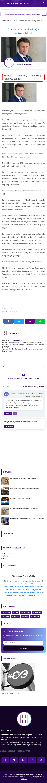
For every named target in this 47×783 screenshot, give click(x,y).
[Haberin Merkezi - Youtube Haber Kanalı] (41, 760)
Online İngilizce (27, 745)
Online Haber (15, 333)
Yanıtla (8, 414)
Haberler (38, 613)
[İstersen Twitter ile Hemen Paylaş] (19, 321)
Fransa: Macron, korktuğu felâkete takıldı (26, 394)
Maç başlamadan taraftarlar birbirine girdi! (24, 488)
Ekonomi (27, 613)
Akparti (7, 613)
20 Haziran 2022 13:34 (34, 397)
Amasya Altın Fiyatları (32, 584)
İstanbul (36, 617)
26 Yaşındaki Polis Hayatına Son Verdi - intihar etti (27, 518)
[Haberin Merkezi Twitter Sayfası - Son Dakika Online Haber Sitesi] (14, 760)
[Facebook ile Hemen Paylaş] (8, 321)
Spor (26, 617)
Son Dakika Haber (15, 349)
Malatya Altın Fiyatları (18, 592)
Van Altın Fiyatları (12, 595)
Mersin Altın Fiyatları (34, 592)
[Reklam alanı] (23, 14)
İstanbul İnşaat (7, 351)
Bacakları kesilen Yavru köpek (20, 498)
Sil (15, 414)
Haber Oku (6, 745)
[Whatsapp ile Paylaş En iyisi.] (40, 321)
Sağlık (7, 617)
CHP (16, 613)
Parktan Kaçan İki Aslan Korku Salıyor (23, 478)
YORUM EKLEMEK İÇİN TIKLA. (34, 387)
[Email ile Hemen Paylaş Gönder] (30, 321)
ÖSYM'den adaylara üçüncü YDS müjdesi (24, 508)
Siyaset (16, 617)
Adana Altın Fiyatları (16, 584)
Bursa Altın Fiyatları (27, 587)
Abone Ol (23, 648)
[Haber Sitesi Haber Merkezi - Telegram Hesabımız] (23, 760)
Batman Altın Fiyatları (11, 587)
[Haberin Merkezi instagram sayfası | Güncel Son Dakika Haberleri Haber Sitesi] (32, 760)
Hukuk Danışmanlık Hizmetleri (33, 349)
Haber (13, 745)
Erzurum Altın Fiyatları (21, 589)
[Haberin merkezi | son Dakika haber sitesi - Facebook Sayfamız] (5, 760)
